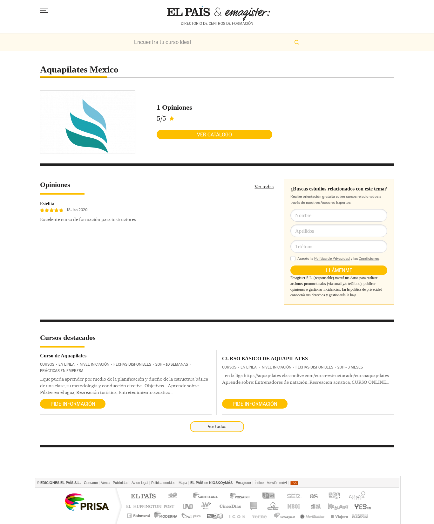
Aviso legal (140, 483)
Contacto (91, 483)
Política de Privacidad (332, 258)
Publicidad (120, 483)
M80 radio (294, 506)
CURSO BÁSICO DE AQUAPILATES (265, 358)
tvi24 (215, 516)
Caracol (358, 496)
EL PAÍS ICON (237, 516)
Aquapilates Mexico (79, 69)
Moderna (166, 516)
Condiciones (369, 258)
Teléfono (303, 246)
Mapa (183, 483)
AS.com (313, 496)
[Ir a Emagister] (218, 13)
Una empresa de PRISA (87, 502)
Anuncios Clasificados (360, 516)
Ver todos (217, 426)
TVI (270, 496)
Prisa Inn (240, 496)
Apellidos (304, 231)
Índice (259, 483)
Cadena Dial (315, 506)
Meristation (313, 516)
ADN (334, 496)
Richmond (139, 516)
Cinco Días (230, 506)
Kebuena (338, 506)
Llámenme (339, 270)
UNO (187, 506)
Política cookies (163, 483)
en (211, 483)
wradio (205, 506)
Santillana (204, 496)
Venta (105, 483)
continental (253, 506)
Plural (191, 516)
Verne (260, 516)
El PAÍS (143, 496)
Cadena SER (293, 496)
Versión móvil (277, 483)
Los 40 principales (174, 496)
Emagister (243, 483)
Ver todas (264, 187)
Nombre (303, 215)
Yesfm (361, 506)
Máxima (272, 506)
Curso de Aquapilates (63, 355)
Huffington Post (151, 506)
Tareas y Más (284, 516)
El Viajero (339, 516)
